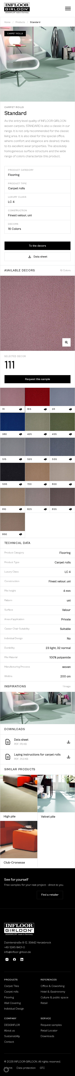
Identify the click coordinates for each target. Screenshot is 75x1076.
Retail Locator (49, 1030)
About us (9, 1030)
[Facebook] (14, 959)
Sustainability (12, 1036)
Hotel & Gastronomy (53, 991)
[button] (6, 1069)
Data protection (26, 1068)
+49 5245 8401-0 (14, 947)
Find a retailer (50, 894)
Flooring (9, 997)
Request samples (19, 894)
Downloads (47, 1036)
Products (20, 22)
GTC (42, 1068)
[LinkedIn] (22, 959)
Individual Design (14, 1008)
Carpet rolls (11, 991)
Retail (44, 1003)
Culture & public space (54, 997)
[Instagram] (7, 959)
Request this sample (37, 379)
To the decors (37, 245)
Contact (9, 1041)
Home (7, 22)
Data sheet (40, 256)
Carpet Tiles (11, 986)
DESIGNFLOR (12, 1025)
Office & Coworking (52, 986)
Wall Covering (12, 1003)
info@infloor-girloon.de (17, 952)
